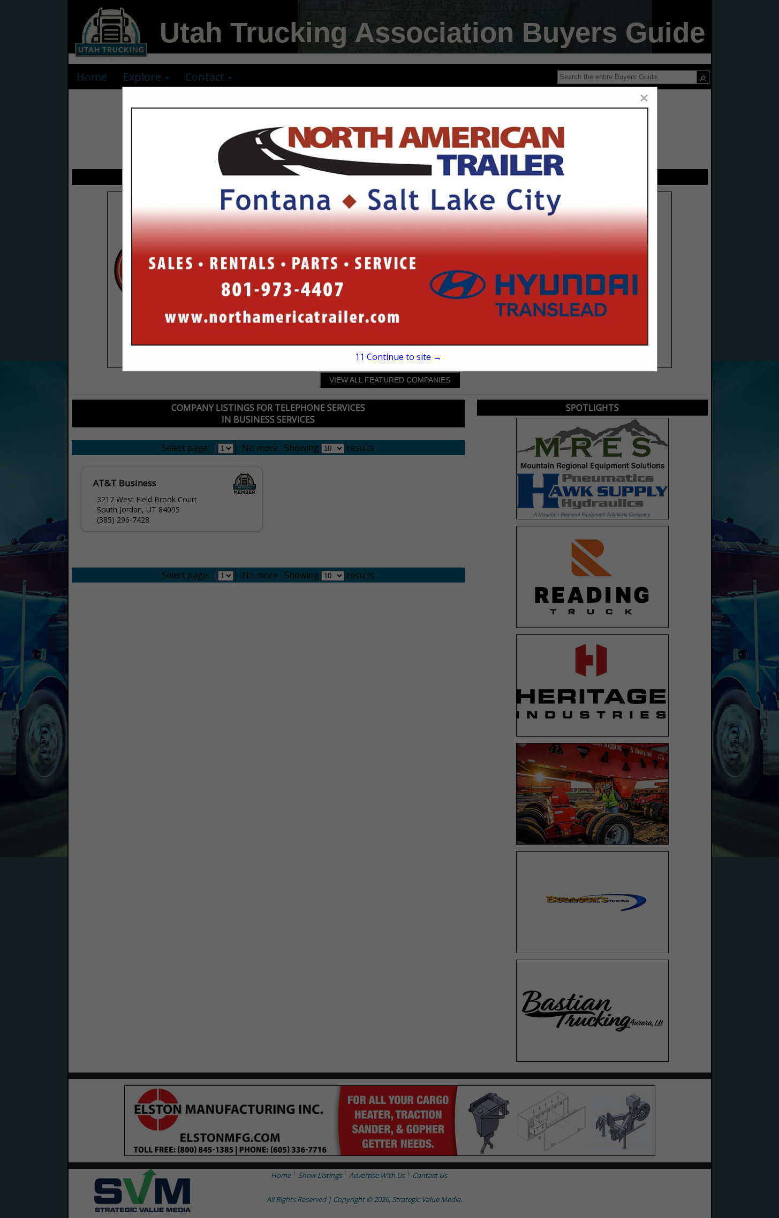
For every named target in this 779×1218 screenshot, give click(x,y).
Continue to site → (398, 357)
